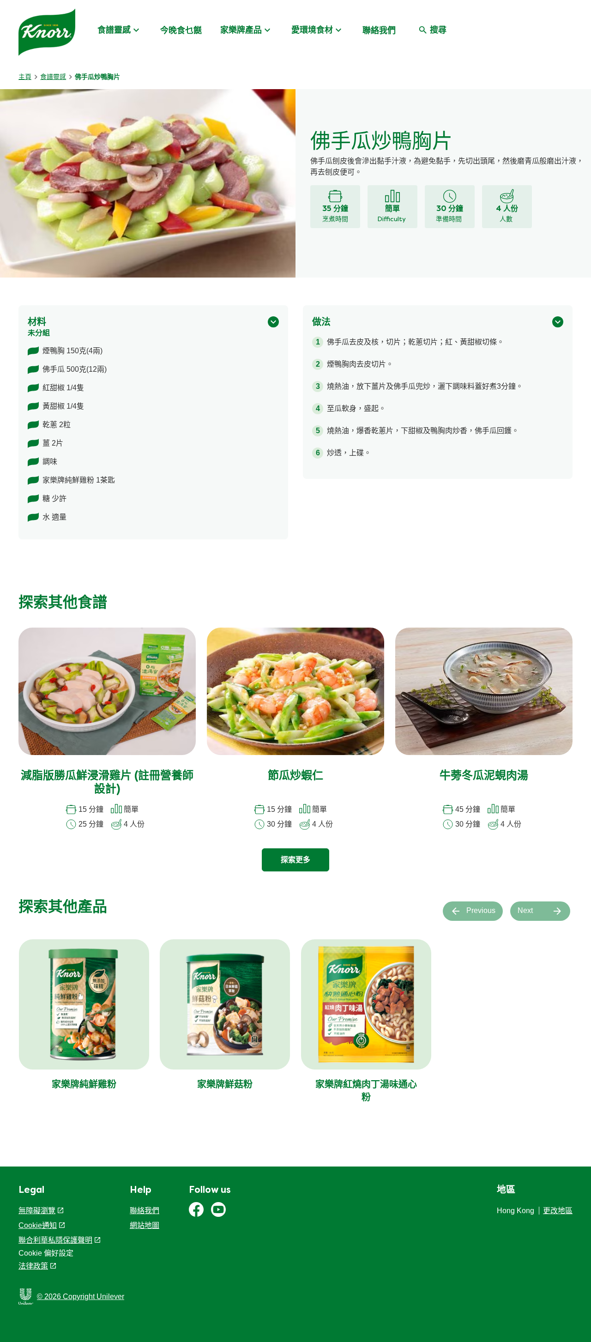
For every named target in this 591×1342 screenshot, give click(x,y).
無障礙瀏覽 (36, 1211)
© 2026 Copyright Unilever (80, 1296)
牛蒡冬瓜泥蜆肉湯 (484, 776)
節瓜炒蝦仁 (295, 776)
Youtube (218, 1209)
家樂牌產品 (241, 30)
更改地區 (558, 1211)
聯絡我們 (379, 30)
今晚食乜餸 (181, 30)
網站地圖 (144, 1225)
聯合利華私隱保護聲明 (55, 1240)
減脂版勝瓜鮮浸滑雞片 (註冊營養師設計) (107, 783)
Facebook (196, 1209)
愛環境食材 (312, 30)
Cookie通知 (37, 1225)
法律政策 (33, 1266)
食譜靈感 (114, 30)
